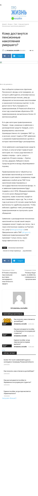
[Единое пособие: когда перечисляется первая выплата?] (7, 342)
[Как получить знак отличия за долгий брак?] (7, 321)
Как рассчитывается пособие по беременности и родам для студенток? (24, 331)
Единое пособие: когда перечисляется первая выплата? (22, 342)
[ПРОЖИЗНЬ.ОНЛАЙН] (3, 50)
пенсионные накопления (15, 248)
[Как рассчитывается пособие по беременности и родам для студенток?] (7, 331)
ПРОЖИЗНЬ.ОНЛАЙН (13, 50)
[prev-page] (3, 350)
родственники (27, 250)
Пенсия (14, 29)
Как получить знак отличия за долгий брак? (19, 371)
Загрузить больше (8, 398)
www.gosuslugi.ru (17, 230)
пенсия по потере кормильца (12, 250)
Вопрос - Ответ (12, 24)
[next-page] (4, 350)
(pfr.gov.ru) (26, 232)
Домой (4, 24)
